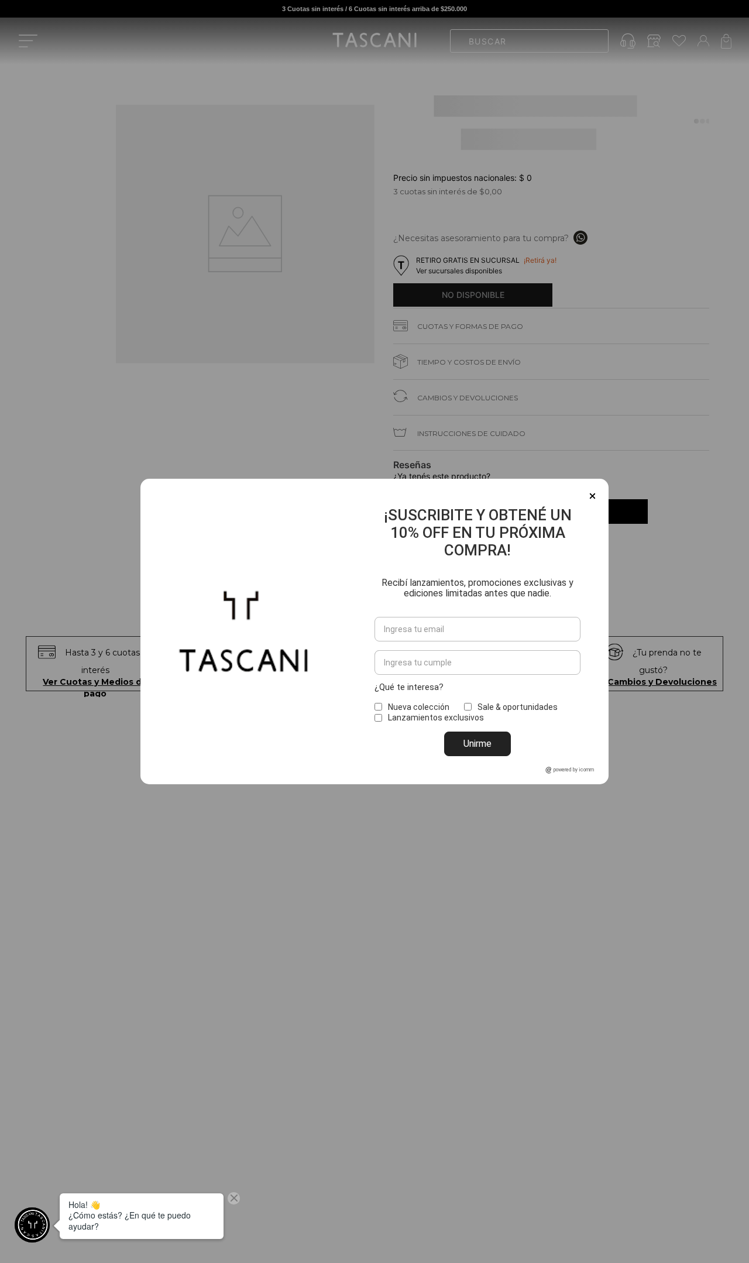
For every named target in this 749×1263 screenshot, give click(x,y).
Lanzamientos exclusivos (436, 717)
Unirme (477, 743)
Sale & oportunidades (517, 707)
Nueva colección (418, 707)
